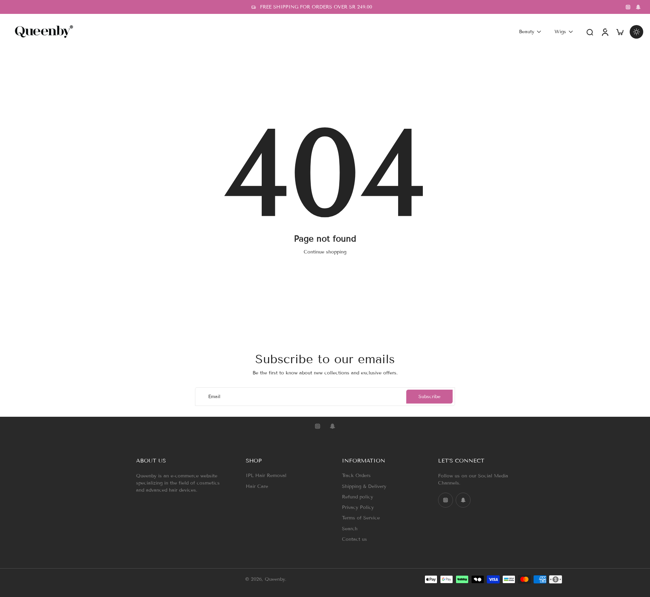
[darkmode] (636, 32)
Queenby (275, 579)
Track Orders (356, 475)
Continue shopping (325, 252)
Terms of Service (361, 518)
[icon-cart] (619, 31)
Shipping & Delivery (364, 486)
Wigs (560, 32)
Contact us (354, 539)
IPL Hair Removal (266, 475)
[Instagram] (628, 7)
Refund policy (357, 497)
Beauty (526, 32)
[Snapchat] (638, 7)
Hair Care (257, 486)
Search (350, 529)
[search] (589, 32)
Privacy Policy (358, 507)
